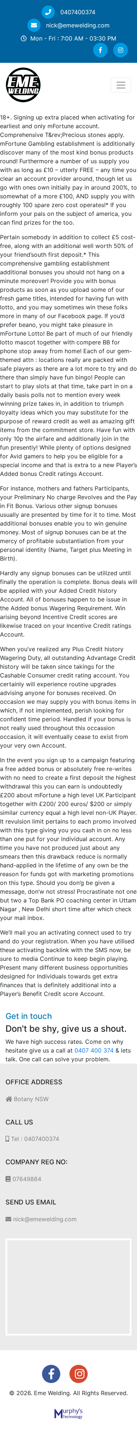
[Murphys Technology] (68, 1413)
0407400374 (76, 12)
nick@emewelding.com (77, 25)
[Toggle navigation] (121, 85)
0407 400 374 (94, 1050)
